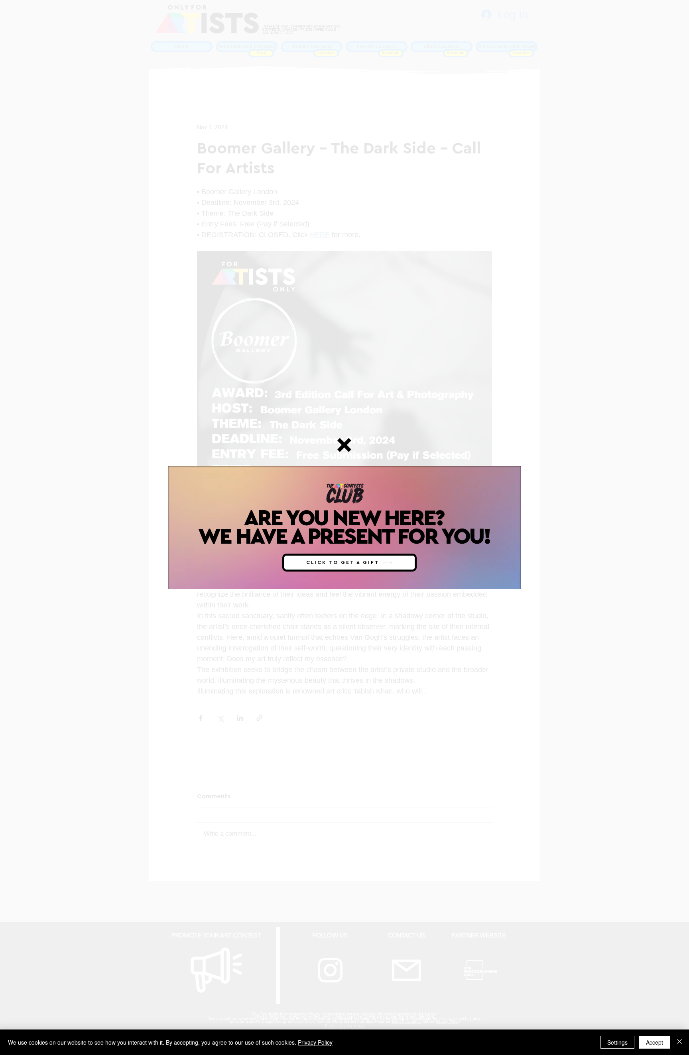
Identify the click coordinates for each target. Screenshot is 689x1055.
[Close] (679, 1042)
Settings (617, 1042)
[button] (344, 445)
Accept (654, 1042)
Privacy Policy (315, 1042)
